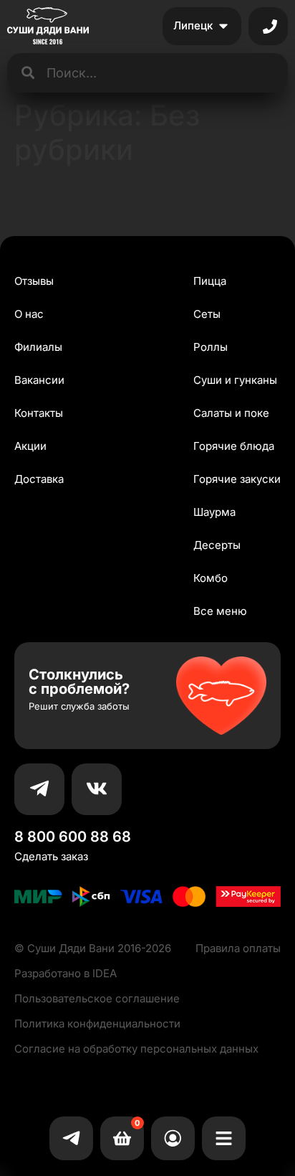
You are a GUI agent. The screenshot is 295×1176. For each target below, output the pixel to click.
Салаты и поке (231, 413)
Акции (30, 446)
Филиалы (38, 347)
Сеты (207, 314)
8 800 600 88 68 (72, 836)
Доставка (39, 479)
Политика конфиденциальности (97, 1023)
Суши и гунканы (235, 380)
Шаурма (214, 512)
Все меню (220, 611)
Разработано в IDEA (65, 973)
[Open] (270, 26)
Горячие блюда (233, 446)
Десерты (217, 545)
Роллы (210, 347)
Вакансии (39, 380)
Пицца (209, 281)
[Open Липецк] (223, 26)
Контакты (38, 413)
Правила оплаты (238, 948)
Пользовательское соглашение (97, 998)
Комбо (210, 578)
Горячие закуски (237, 479)
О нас (29, 314)
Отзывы (34, 281)
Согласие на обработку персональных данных (136, 1048)
